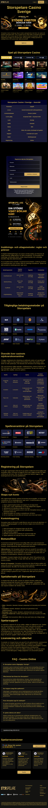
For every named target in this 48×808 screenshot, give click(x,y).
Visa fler (24, 772)
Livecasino (17, 57)
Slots (40, 57)
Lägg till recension (39, 746)
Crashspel (28, 57)
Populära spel (5, 57)
